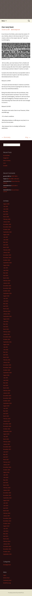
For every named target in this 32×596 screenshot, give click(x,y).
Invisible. (5, 165)
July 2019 (5, 408)
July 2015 (5, 503)
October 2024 (6, 260)
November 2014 (7, 521)
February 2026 (6, 219)
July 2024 (5, 268)
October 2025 (6, 229)
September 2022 (7, 316)
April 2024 (5, 275)
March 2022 (6, 329)
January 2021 (6, 362)
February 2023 (6, 311)
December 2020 (7, 365)
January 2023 (6, 314)
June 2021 (5, 349)
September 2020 (7, 372)
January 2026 (6, 222)
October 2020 (6, 370)
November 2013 (7, 549)
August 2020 (6, 375)
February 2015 (6, 513)
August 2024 (6, 265)
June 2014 (5, 531)
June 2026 (5, 209)
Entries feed (6, 578)
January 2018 (6, 444)
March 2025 (6, 247)
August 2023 (6, 296)
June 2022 (5, 321)
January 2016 (6, 490)
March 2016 (6, 485)
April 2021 (5, 354)
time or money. (7, 160)
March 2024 (6, 278)
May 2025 (5, 242)
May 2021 (5, 352)
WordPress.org (7, 583)
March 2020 (6, 388)
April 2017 (5, 457)
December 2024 (7, 255)
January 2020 (6, 393)
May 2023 (5, 303)
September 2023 (7, 293)
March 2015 (6, 510)
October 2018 (6, 429)
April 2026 (5, 214)
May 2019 (5, 411)
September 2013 (7, 554)
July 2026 (5, 206)
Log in (4, 575)
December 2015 (7, 492)
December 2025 (7, 224)
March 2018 (6, 439)
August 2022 (6, 319)
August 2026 (6, 204)
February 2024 (6, 280)
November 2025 (7, 227)
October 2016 (6, 469)
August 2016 (6, 472)
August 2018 (6, 434)
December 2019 (7, 395)
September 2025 (7, 232)
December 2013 (7, 546)
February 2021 (6, 360)
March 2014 (6, 539)
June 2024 (5, 270)
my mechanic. (6, 155)
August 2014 (6, 526)
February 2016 (6, 487)
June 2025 (5, 239)
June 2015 (5, 505)
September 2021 (7, 342)
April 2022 (5, 326)
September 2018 (7, 431)
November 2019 (7, 398)
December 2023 (7, 285)
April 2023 (5, 306)
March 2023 (6, 308)
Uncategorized (16, 29)
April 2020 (5, 385)
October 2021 (6, 339)
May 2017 (5, 454)
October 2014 (6, 523)
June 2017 (5, 452)
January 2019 (6, 421)
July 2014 (5, 528)
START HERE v (14, 176)
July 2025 (5, 237)
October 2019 (6, 400)
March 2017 (6, 459)
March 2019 (6, 416)
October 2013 (6, 551)
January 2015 (6, 516)
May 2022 (5, 324)
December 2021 (7, 337)
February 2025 (6, 250)
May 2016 (5, 480)
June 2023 (5, 301)
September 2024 (7, 262)
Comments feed (7, 580)
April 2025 (5, 245)
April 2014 (5, 536)
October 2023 (6, 291)
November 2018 (7, 426)
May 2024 (5, 273)
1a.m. (4, 163)
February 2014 (6, 541)
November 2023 (7, 288)
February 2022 (6, 331)
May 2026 (5, 211)
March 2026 (6, 216)
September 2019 (7, 403)
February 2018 (6, 441)
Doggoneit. (6, 158)
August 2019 (6, 406)
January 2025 (6, 252)
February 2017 (6, 462)
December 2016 (7, 467)
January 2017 (6, 464)
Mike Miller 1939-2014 (14, 178)
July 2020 (5, 377)
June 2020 (5, 380)
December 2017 (7, 446)
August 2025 (6, 234)
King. (27, 137)
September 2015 (7, 498)
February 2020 (6, 390)
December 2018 (7, 423)
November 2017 (7, 449)
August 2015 (6, 500)
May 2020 (5, 383)
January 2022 (6, 334)
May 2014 (5, 533)
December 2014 (7, 518)
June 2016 (5, 477)
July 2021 (5, 347)
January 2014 (6, 544)
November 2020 (7, 367)
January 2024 (6, 283)
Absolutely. (6, 137)
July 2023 (5, 298)
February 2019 (6, 418)
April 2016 (5, 482)
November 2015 (7, 495)
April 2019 (5, 413)
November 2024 (7, 257)
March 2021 (6, 357)
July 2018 (5, 436)
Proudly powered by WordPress (16, 592)
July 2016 (5, 475)
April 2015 (5, 508)
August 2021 (6, 344)
